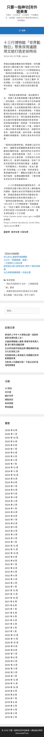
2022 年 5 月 (11, 572)
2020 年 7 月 (11, 654)
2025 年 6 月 (11, 452)
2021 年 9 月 (11, 601)
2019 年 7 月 (11, 698)
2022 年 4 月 (11, 575)
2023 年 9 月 (11, 512)
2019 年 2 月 (11, 717)
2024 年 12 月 (11, 467)
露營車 (7, 232)
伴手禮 (8, 392)
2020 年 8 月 (11, 650)
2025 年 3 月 (11, 460)
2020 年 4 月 (11, 665)
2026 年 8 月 (11, 430)
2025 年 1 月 (11, 464)
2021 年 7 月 (11, 609)
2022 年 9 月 (11, 557)
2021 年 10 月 (11, 598)
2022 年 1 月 (11, 586)
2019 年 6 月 (11, 702)
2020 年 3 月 (11, 668)
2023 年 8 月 (11, 516)
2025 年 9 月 (11, 441)
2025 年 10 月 (11, 438)
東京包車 (15, 232)
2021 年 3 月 (11, 624)
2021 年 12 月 (11, 590)
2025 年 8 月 (11, 445)
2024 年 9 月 (11, 479)
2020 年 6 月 (11, 657)
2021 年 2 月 (11, 627)
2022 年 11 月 (11, 549)
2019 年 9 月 (11, 691)
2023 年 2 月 (11, 538)
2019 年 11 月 (11, 683)
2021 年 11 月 (11, 594)
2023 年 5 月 (11, 527)
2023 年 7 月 (11, 519)
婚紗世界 (9, 396)
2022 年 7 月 (11, 564)
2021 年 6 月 (11, 613)
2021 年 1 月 (11, 631)
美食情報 (10, 280)
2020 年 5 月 (11, 661)
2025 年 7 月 (11, 449)
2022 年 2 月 (11, 583)
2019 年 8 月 (11, 695)
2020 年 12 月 (11, 635)
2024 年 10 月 (11, 475)
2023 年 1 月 (11, 542)
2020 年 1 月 (11, 676)
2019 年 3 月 (11, 713)
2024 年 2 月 (11, 505)
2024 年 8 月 (11, 482)
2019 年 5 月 (11, 706)
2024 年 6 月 (11, 490)
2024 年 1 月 (11, 508)
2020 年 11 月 (11, 639)
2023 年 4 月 (11, 531)
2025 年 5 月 (11, 456)
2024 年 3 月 (11, 501)
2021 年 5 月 (11, 616)
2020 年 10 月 (11, 642)
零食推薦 (9, 407)
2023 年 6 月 (11, 523)
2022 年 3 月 (11, 579)
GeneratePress (22, 733)
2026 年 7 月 (11, 434)
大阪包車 (24, 232)
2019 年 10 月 (11, 687)
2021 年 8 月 (11, 605)
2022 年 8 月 (11, 560)
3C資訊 (8, 388)
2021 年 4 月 (11, 620)
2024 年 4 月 (11, 497)
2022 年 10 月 (11, 553)
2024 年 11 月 (11, 471)
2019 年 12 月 (11, 680)
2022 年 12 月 (11, 546)
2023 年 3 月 (11, 534)
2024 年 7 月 (11, 486)
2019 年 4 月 (11, 709)
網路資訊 (9, 399)
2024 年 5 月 (11, 493)
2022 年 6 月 (11, 568)
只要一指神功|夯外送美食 (22, 9)
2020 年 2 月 (11, 672)
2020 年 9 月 (11, 646)
